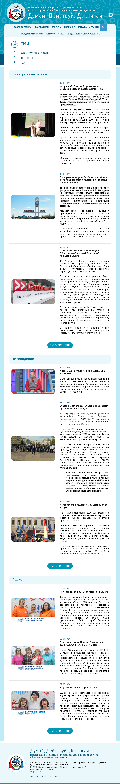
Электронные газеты (35, 52)
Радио (25, 63)
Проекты (56, 27)
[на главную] (16, 12)
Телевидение (30, 57)
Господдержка (22, 27)
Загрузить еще (60, 345)
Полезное (69, 27)
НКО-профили (41, 27)
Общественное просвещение (83, 33)
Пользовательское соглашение (45, 776)
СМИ (104, 27)
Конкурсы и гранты (88, 27)
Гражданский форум (31, 33)
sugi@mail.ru (36, 771)
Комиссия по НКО (55, 33)
